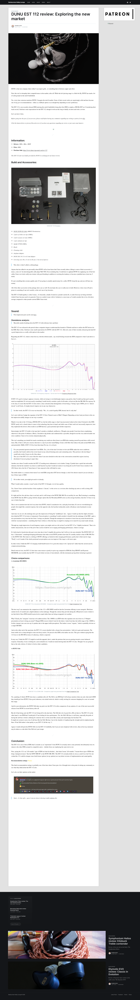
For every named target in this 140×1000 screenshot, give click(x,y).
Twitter (125, 994)
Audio (33, 2)
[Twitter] (130, 2)
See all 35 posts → (15, 924)
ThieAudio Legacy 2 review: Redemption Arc (18, 916)
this (84, 118)
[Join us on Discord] (119, 28)
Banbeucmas (18, 25)
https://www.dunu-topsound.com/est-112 (35, 150)
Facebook (120, 994)
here (35, 315)
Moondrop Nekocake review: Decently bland (18, 909)
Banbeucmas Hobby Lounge (16, 2)
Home (28, 2)
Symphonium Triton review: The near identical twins (19, 902)
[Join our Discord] (53, 129)
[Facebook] (127, 2)
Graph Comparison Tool (76, 604)
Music (38, 2)
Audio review (14, 11)
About (48, 2)
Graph (43, 2)
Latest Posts (114, 994)
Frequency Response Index (69, 393)
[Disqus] (53, 829)
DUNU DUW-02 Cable (20, 231)
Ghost (130, 994)
